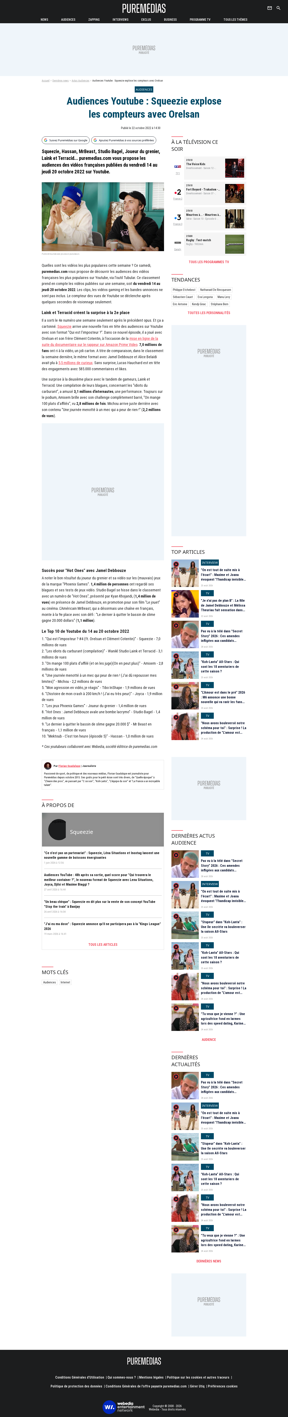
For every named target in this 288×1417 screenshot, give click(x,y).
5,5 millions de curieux (75, 363)
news (44, 19)
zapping (94, 19)
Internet (65, 982)
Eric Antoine (180, 304)
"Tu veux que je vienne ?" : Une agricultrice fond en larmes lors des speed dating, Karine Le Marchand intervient (223, 1021)
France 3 (177, 224)
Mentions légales (151, 1377)
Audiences (49, 982)
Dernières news (60, 80)
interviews (120, 19)
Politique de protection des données (76, 1386)
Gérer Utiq (197, 1386)
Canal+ (177, 249)
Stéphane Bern (219, 304)
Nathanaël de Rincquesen (215, 289)
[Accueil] (144, 8)
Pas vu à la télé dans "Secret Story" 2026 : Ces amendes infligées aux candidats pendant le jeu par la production (221, 640)
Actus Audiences (80, 80)
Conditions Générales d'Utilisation (79, 1377)
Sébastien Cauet (183, 297)
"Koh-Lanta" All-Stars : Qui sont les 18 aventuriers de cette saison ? (220, 666)
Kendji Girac (199, 304)
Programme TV (200, 19)
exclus (146, 19)
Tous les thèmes (235, 19)
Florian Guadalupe (69, 766)
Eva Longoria (205, 297)
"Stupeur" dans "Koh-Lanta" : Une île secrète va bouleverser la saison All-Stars (223, 927)
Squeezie (64, 326)
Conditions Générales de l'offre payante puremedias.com (146, 1386)
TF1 (178, 173)
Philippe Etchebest (184, 289)
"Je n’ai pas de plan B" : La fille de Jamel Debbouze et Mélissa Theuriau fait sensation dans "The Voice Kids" (223, 608)
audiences (68, 19)
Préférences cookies (223, 1386)
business (170, 19)
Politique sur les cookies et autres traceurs (198, 1377)
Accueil (46, 80)
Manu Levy (224, 297)
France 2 (177, 198)
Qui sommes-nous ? (122, 1377)
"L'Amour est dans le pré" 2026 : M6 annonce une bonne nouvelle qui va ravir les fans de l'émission (223, 699)
